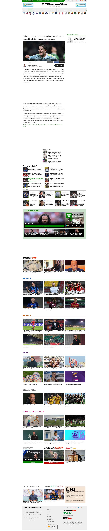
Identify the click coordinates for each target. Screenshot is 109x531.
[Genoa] (43, 13)
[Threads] (72, 1)
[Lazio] (53, 13)
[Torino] (78, 13)
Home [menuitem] (26, 10)
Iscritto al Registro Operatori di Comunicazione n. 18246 (32, 514)
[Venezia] (85, 13)
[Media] (80, 1)
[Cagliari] (30, 13)
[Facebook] (68, 1)
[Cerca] (86, 10)
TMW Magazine (46, 0)
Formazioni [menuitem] (59, 10)
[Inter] (46, 13)
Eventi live (30, 0)
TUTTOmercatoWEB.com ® (36, 517)
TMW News (52, 0)
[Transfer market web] (85, 1)
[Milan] (59, 13)
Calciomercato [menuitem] (45, 10)
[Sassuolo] (75, 13)
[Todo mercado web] (82, 1)
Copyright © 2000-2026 (27, 517)
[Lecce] (56, 13)
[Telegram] (78, 1)
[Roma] (72, 13)
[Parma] (69, 13)
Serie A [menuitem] (30, 10)
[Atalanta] (24, 13)
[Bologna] (27, 13)
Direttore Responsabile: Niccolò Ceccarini (32, 512)
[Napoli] (65, 13)
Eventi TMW (49, 511)
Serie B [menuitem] (34, 10)
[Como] (33, 13)
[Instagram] (74, 1)
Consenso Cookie (50, 521)
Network (25, 0)
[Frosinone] (40, 13)
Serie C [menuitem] (39, 10)
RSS (48, 514)
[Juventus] (49, 13)
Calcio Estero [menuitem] (53, 10)
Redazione (49, 509)
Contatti (49, 516)
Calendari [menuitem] (66, 10)
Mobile (48, 512)
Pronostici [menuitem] (78, 10)
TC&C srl (28, 509)
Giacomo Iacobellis (32, 65)
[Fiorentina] (37, 13)
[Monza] (62, 13)
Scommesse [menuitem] (71, 10)
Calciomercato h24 (59, 0)
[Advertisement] (76, 85)
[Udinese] (82, 13)
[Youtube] (76, 1)
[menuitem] (23, 10)
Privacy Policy (50, 519)
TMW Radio (39, 0)
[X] (70, 1)
